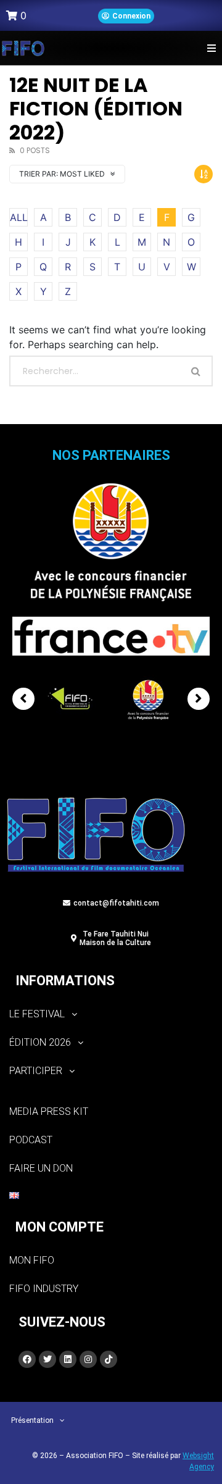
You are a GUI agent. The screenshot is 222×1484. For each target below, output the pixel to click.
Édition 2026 (40, 1042)
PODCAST (30, 1140)
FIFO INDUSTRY (43, 1288)
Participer (35, 1071)
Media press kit (48, 1111)
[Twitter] (47, 1359)
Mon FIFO (31, 1260)
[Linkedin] (67, 1359)
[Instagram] (88, 1359)
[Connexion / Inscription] (126, 16)
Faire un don (41, 1168)
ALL (19, 217)
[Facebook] (27, 1359)
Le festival (37, 1014)
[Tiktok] (108, 1359)
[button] (211, 48)
